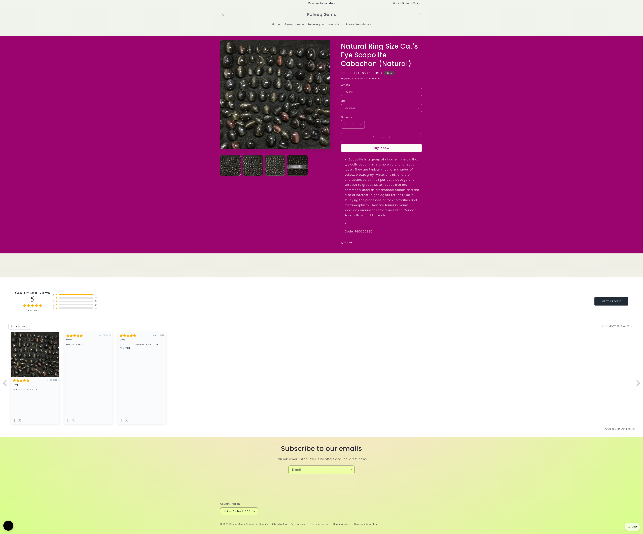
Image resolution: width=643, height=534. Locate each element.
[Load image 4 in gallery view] (297, 165)
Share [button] (348, 242)
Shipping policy (342, 524)
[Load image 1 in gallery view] (230, 165)
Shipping (346, 78)
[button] (224, 15)
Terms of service (319, 524)
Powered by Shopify (257, 524)
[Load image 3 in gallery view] (275, 165)
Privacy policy (299, 524)
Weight (345, 84)
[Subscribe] (350, 469)
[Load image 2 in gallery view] (252, 165)
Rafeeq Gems (237, 524)
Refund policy (279, 524)
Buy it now (381, 148)
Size (343, 101)
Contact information (366, 524)
